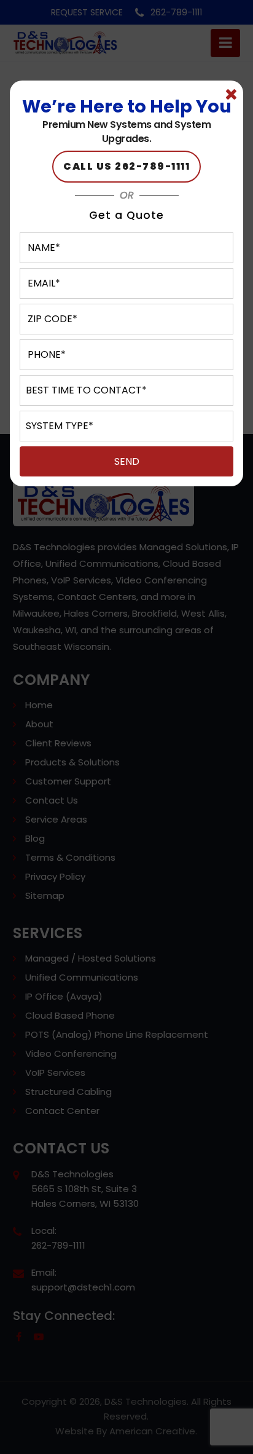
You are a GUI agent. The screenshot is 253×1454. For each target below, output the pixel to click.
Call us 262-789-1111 (126, 166)
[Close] (231, 94)
